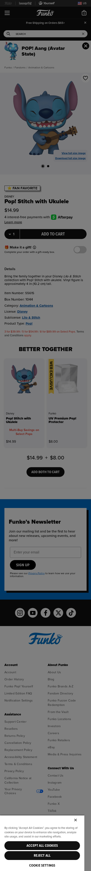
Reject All (42, 855)
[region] (42, 843)
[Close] (75, 820)
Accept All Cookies (42, 845)
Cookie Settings (42, 865)
